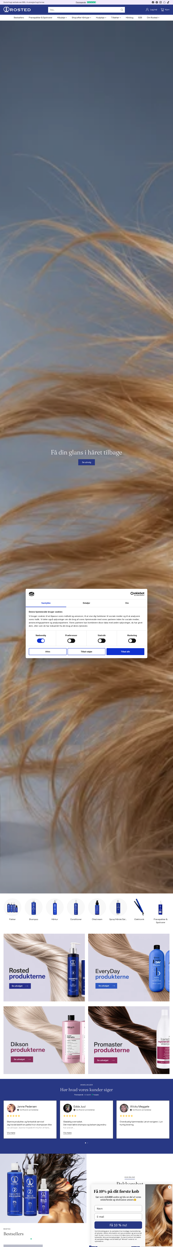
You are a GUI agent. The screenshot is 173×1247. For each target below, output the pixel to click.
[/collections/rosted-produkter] (44, 967)
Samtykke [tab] (46, 603)
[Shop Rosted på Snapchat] (164, 3)
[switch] (71, 641)
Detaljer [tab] (86, 603)
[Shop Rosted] (17, 10)
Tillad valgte (86, 651)
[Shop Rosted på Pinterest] (156, 3)
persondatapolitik (115, 1235)
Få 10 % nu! (118, 1225)
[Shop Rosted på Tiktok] (168, 3)
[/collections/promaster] (128, 1040)
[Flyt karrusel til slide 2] (87, 1142)
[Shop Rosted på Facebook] (153, 3)
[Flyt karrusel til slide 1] (85, 1142)
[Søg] (122, 10)
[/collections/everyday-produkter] (128, 967)
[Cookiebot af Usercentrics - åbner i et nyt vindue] (132, 594)
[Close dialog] (169, 1187)
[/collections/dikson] (44, 1040)
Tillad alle (125, 651)
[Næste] (169, 1120)
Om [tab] (127, 603)
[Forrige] (4, 1120)
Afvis (47, 651)
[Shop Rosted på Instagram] (160, 3)
